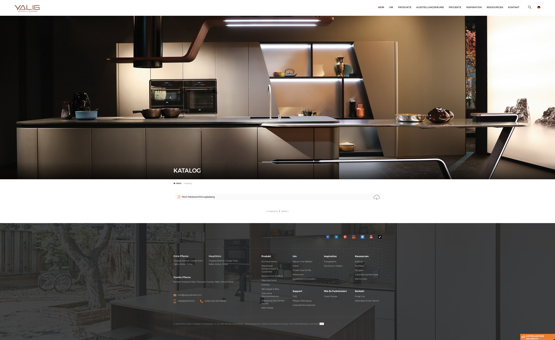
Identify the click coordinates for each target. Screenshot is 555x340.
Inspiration (474, 7)
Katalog (359, 261)
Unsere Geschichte (302, 270)
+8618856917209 (186, 301)
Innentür (265, 284)
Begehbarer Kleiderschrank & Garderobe (269, 269)
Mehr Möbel (267, 308)
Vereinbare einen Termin (367, 300)
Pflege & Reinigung (302, 300)
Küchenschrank (269, 261)
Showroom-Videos (333, 266)
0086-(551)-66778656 (215, 301)
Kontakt (513, 7)
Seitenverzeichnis (253, 324)
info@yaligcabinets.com (190, 295)
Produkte (404, 7)
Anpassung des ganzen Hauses (273, 302)
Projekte (455, 7)
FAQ (295, 296)
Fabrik (296, 266)
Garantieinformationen (304, 305)
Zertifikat (359, 266)
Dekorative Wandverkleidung (270, 295)
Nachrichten (361, 279)
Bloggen (359, 270)
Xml (292, 324)
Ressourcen (495, 7)
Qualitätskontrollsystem (304, 279)
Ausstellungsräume (430, 7)
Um (391, 7)
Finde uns (360, 296)
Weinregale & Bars (270, 289)
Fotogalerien (330, 261)
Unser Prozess (330, 296)
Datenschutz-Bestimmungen (275, 324)
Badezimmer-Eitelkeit (272, 276)
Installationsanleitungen (367, 274)
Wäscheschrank (269, 280)
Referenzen (298, 274)
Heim (381, 7)
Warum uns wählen (302, 261)
